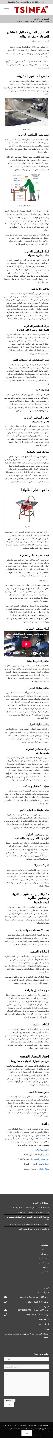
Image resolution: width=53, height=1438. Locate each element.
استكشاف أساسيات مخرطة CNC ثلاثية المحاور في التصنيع (29, 1207)
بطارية (32, 146)
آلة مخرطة (45, 1254)
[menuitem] (13, 9)
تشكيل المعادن (43, 1258)
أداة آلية (34, 41)
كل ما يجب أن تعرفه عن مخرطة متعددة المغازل (33, 1229)
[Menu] (7, 9)
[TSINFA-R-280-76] (31, 9)
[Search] (13, 9)
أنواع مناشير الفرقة (41, 1159)
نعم (27, 1433)
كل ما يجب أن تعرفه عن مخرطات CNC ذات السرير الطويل (29, 1224)
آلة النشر (45, 1267)
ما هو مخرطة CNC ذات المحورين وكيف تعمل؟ (33, 1212)
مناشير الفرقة (43, 1154)
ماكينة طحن (44, 1249)
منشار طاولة (44, 1169)
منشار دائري (44, 1164)
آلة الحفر (45, 1272)
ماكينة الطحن (44, 1263)
